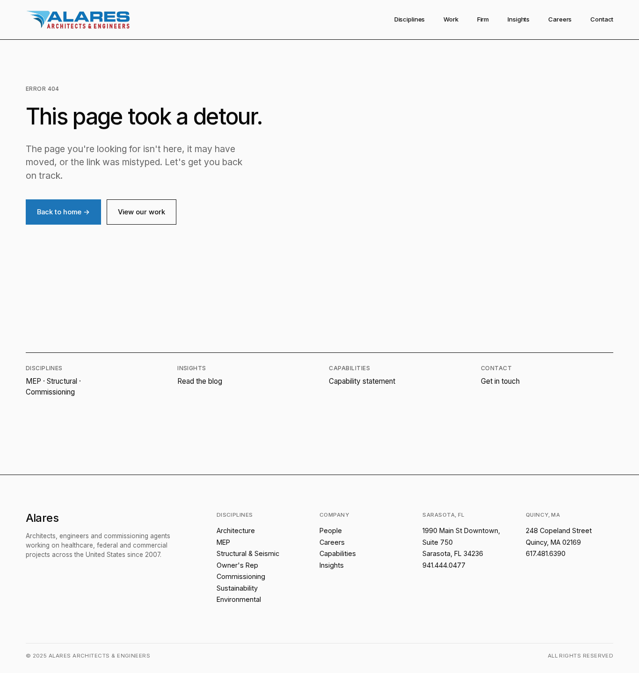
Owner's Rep (237, 565)
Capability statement (362, 381)
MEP (33, 381)
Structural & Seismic (248, 553)
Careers (560, 19)
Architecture (236, 530)
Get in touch (500, 381)
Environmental (239, 599)
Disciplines (409, 19)
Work (450, 19)
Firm (483, 19)
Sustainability (237, 588)
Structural (62, 381)
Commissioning (50, 392)
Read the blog (199, 381)
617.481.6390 (546, 553)
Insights (519, 19)
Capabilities (338, 553)
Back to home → (63, 212)
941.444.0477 (443, 565)
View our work (141, 212)
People (331, 530)
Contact (601, 19)
